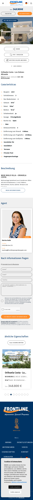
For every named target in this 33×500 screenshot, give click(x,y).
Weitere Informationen (19, 482)
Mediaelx (21, 498)
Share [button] (18, 49)
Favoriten (8, 13)
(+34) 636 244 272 (7, 245)
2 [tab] (8, 394)
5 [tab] (16, 394)
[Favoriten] (26, 353)
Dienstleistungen (25, 442)
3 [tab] (11, 394)
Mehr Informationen (13, 190)
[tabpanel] (16, 369)
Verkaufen (8, 457)
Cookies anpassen (15, 492)
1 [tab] (5, 394)
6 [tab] (19, 394)
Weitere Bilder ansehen (17, 60)
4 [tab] (14, 394)
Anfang (8, 442)
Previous (2, 30)
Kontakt (24, 452)
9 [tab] (27, 394)
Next (31, 30)
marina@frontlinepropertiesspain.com (14, 250)
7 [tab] (22, 394)
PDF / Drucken (18, 55)
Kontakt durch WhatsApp (10, 264)
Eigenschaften (8, 452)
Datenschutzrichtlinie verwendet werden (18, 300)
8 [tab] (25, 394)
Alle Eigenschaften (16, 342)
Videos (25, 447)
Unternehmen (8, 447)
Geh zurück (17, 66)
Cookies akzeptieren (15, 487)
